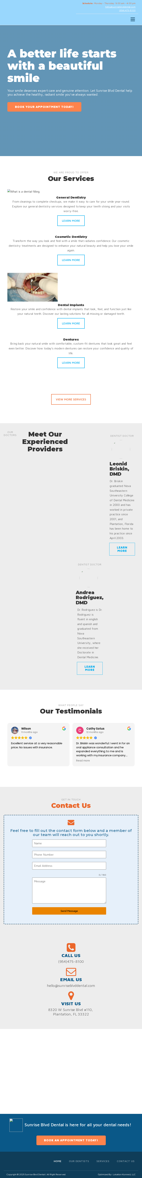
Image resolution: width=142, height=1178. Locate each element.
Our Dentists (79, 1161)
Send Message (69, 910)
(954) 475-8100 (127, 10)
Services (103, 1161)
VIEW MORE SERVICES (71, 399)
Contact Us (126, 1161)
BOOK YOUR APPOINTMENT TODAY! (44, 106)
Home (58, 1161)
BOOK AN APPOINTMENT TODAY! (71, 1140)
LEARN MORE (71, 220)
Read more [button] (83, 760)
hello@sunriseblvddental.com (120, 6)
